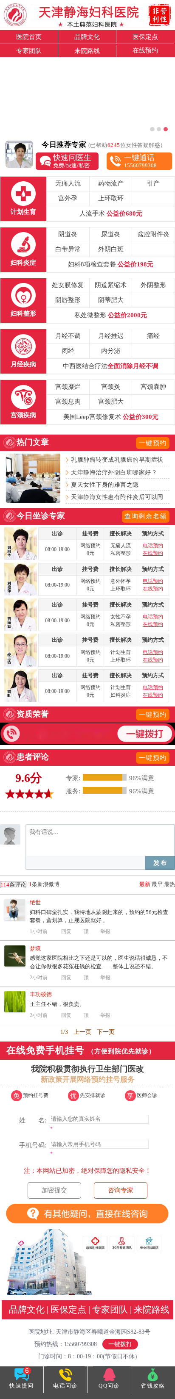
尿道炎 (110, 234)
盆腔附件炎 (153, 234)
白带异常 (68, 248)
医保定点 (145, 36)
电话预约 (153, 546)
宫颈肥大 (111, 401)
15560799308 (140, 161)
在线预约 (145, 50)
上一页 (82, 1032)
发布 (160, 863)
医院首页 (29, 36)
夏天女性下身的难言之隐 (105, 484)
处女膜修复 (68, 284)
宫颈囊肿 (153, 386)
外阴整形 (153, 284)
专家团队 (29, 50)
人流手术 (110, 213)
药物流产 (111, 183)
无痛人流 (68, 183)
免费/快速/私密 (72, 161)
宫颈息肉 (68, 401)
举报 (105, 931)
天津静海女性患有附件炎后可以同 (117, 496)
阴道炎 (67, 234)
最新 (144, 884)
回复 (66, 931)
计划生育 (23, 211)
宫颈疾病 (23, 414)
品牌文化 (87, 36)
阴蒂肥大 (111, 299)
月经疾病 (23, 364)
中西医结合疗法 (110, 365)
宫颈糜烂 (68, 386)
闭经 (68, 350)
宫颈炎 (110, 386)
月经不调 (68, 335)
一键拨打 (120, 1344)
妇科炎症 (23, 262)
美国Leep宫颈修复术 (110, 416)
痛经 (153, 335)
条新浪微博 (29, 884)
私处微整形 (110, 315)
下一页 (106, 1032)
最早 (157, 884)
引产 (153, 183)
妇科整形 (23, 313)
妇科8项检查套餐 (110, 264)
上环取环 (111, 198)
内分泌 (110, 350)
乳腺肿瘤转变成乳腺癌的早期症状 (117, 459)
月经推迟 (111, 335)
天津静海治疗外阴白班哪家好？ (114, 472)
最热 (169, 884)
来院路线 (87, 50)
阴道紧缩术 (111, 284)
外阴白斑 (111, 248)
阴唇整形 (68, 299)
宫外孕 (67, 198)
